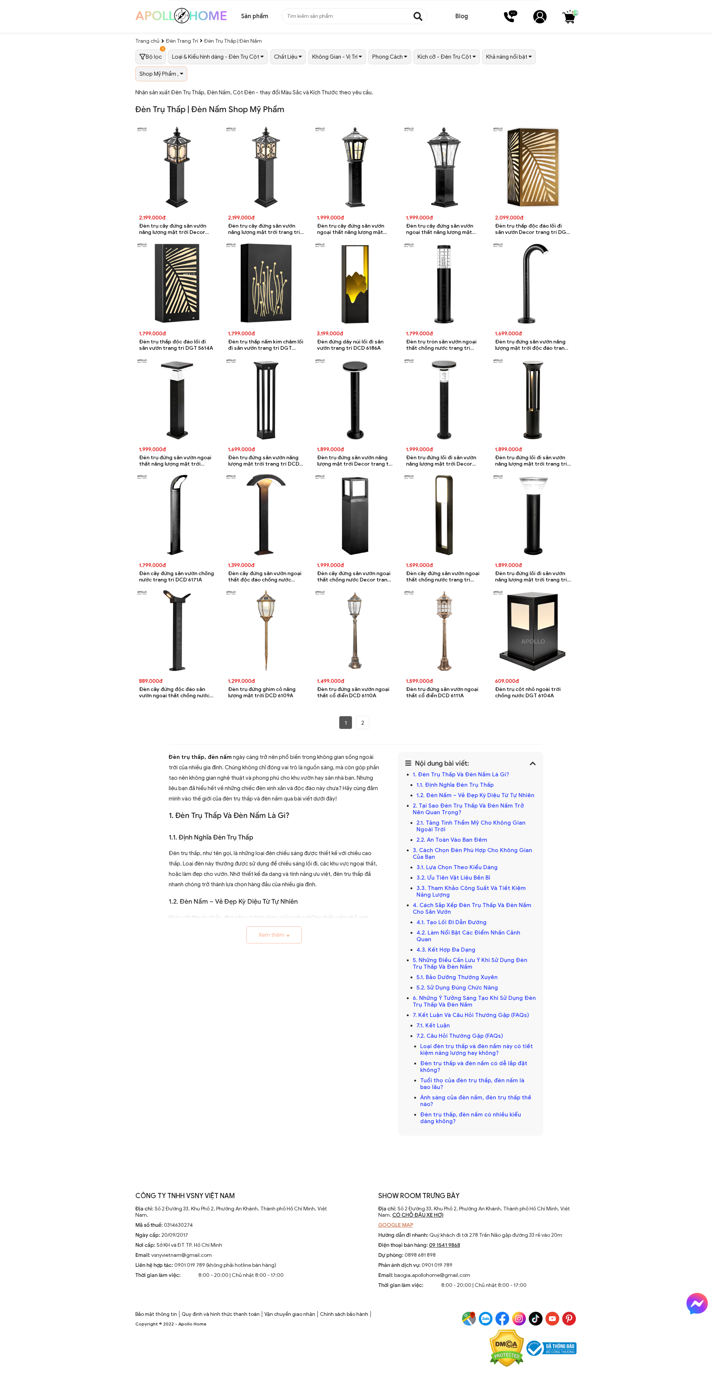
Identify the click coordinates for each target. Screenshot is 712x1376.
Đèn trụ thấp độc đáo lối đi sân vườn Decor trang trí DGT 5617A (532, 229)
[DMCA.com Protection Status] (507, 1349)
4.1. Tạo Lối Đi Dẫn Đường (451, 922)
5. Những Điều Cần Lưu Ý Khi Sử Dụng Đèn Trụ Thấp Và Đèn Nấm (470, 963)
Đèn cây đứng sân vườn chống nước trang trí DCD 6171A (176, 576)
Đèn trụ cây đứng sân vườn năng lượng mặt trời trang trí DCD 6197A (264, 229)
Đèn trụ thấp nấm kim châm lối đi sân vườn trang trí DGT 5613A (265, 345)
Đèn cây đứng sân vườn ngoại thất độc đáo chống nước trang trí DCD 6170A (264, 576)
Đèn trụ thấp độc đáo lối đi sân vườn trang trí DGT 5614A (176, 345)
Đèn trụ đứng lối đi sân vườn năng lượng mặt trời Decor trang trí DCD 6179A (441, 460)
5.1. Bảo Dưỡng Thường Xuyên (457, 977)
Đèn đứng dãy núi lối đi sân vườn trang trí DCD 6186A (350, 345)
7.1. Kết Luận (433, 1025)
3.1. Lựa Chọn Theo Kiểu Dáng (457, 867)
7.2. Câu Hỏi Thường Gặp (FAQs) (459, 1036)
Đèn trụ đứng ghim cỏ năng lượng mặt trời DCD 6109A (262, 692)
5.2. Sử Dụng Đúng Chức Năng (457, 987)
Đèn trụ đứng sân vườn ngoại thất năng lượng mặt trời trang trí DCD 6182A (175, 460)
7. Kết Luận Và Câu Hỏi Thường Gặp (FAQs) (471, 1015)
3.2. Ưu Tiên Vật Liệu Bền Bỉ (453, 877)
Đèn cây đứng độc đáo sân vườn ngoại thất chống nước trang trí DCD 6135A (174, 692)
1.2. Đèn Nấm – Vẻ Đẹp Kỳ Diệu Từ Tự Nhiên (475, 795)
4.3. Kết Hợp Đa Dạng (445, 949)
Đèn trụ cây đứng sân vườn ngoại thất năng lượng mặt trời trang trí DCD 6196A (350, 229)
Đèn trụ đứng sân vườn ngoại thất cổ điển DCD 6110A (353, 692)
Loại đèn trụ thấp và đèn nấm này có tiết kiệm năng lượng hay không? (476, 1049)
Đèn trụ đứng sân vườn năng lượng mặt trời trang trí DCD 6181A (263, 460)
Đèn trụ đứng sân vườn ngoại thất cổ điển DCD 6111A (442, 692)
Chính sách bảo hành (344, 1314)
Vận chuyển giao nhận (289, 1314)
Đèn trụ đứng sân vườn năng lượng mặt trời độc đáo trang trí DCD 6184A (531, 345)
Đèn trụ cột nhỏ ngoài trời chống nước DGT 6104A (528, 692)
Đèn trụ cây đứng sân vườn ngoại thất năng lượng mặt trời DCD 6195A (439, 229)
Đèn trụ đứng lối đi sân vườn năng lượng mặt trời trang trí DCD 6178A (531, 460)
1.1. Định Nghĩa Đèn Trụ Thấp (455, 785)
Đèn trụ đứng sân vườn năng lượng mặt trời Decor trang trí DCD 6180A (354, 460)
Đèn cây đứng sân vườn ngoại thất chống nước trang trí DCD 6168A (442, 576)
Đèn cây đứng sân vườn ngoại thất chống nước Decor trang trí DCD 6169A (353, 576)
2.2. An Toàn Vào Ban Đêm (451, 840)
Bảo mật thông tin (156, 1314)
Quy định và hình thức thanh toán (221, 1314)
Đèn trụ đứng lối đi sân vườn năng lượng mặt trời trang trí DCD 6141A (531, 576)
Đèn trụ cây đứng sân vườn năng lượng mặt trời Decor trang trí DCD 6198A (172, 229)
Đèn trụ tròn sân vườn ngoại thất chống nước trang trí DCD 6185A (441, 345)
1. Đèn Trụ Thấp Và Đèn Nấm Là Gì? (461, 774)
